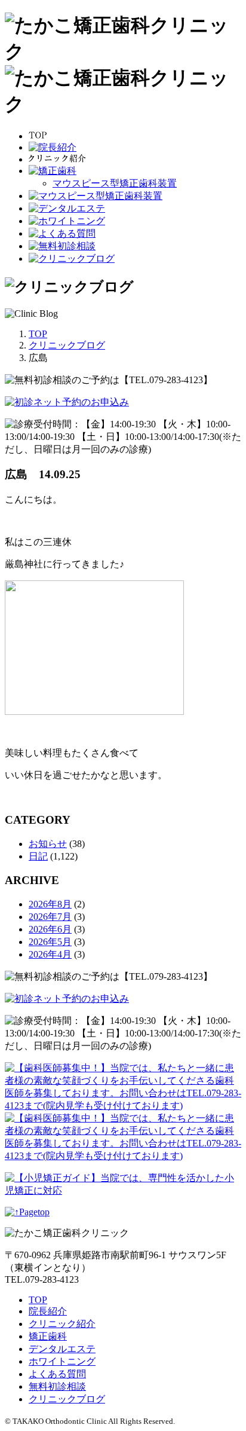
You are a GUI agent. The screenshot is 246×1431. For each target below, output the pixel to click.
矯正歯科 (48, 1336)
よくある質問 (57, 1374)
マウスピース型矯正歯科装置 (115, 183)
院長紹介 (48, 1311)
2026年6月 (50, 929)
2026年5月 (50, 942)
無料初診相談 (57, 1386)
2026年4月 (50, 954)
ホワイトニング (62, 1361)
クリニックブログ (67, 1399)
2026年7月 (50, 917)
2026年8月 (50, 904)
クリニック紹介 (62, 1324)
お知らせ (48, 844)
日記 (38, 856)
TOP (38, 1300)
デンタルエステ (62, 1349)
